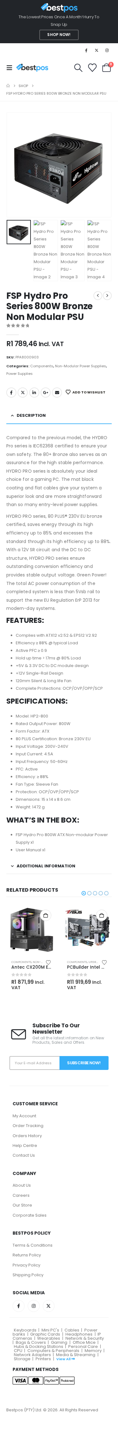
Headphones (79, 1334)
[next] (107, 295)
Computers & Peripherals (53, 1351)
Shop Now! (58, 34)
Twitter (23, 392)
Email (57, 392)
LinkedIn (34, 392)
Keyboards (25, 1330)
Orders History (27, 1136)
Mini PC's (50, 1330)
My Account (24, 1116)
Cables (72, 1330)
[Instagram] (107, 50)
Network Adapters (32, 1355)
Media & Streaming (75, 1355)
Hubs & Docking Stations (38, 1346)
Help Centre (25, 1146)
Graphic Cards (45, 1334)
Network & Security (84, 1338)
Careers (21, 1195)
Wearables (48, 1338)
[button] (11, 67)
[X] (96, 50)
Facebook (11, 392)
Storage (22, 1359)
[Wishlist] (92, 67)
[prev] (97, 295)
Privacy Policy (26, 1265)
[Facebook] (85, 50)
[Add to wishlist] (48, 962)
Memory (93, 1351)
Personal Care (83, 1346)
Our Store (22, 1205)
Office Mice (84, 1342)
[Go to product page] (31, 930)
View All (63, 1358)
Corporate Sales (30, 1215)
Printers (43, 1359)
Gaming (59, 1342)
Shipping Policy (28, 1275)
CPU (18, 1351)
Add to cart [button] (45, 915)
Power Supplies (19, 373)
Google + (46, 392)
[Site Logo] (32, 68)
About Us (22, 1185)
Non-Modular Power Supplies (80, 366)
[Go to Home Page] (8, 86)
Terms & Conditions (33, 1245)
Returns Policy (27, 1255)
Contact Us (24, 1155)
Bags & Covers (31, 1342)
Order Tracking (28, 1126)
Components (41, 366)
